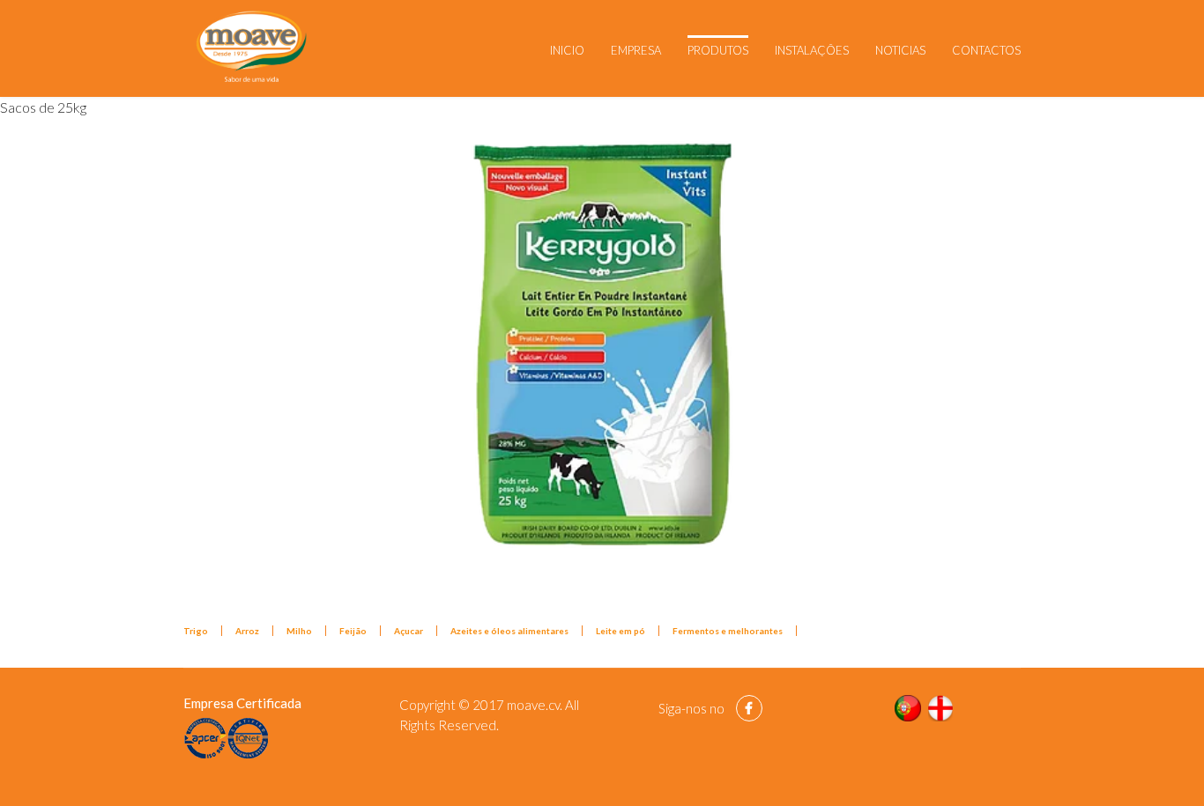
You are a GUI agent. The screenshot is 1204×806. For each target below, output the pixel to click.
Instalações (812, 50)
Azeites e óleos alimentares (509, 630)
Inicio (567, 50)
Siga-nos (682, 708)
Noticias (900, 50)
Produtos (717, 50)
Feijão (353, 630)
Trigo (195, 630)
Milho (299, 630)
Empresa (636, 50)
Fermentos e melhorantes (728, 630)
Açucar (408, 630)
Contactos (986, 50)
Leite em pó (620, 630)
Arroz (247, 630)
